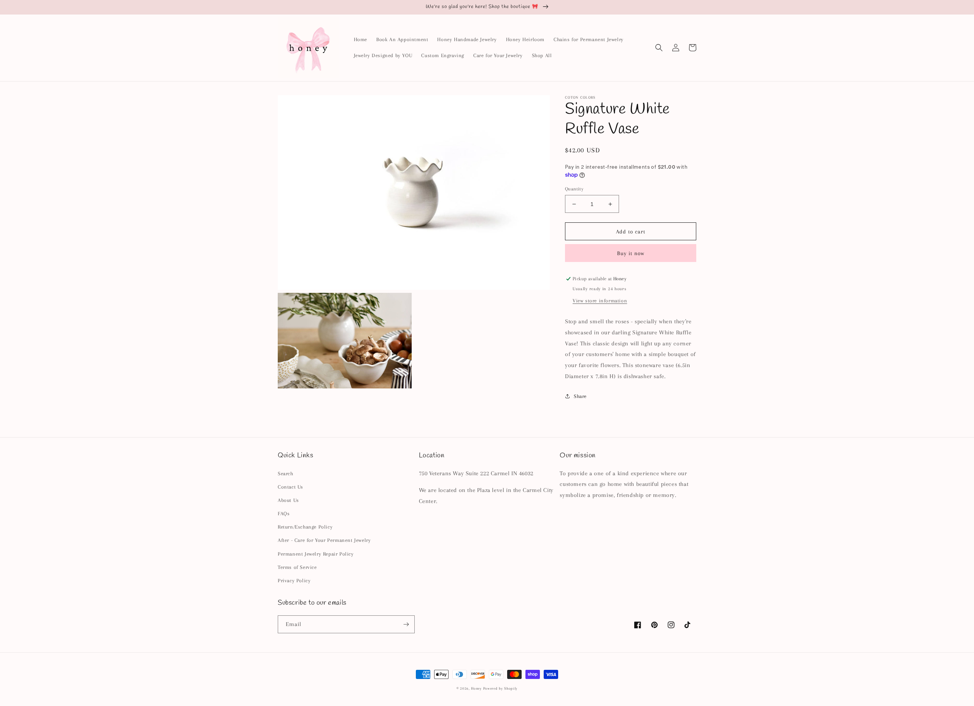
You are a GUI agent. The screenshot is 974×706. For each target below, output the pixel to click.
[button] (659, 47)
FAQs (284, 513)
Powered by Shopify (500, 688)
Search (285, 473)
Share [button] (580, 396)
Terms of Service (297, 567)
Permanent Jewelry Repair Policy (316, 554)
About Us (288, 500)
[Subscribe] (406, 624)
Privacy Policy (294, 580)
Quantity (574, 189)
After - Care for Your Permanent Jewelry (324, 540)
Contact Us (290, 487)
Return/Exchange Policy (305, 527)
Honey (476, 688)
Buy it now (631, 253)
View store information (600, 300)
